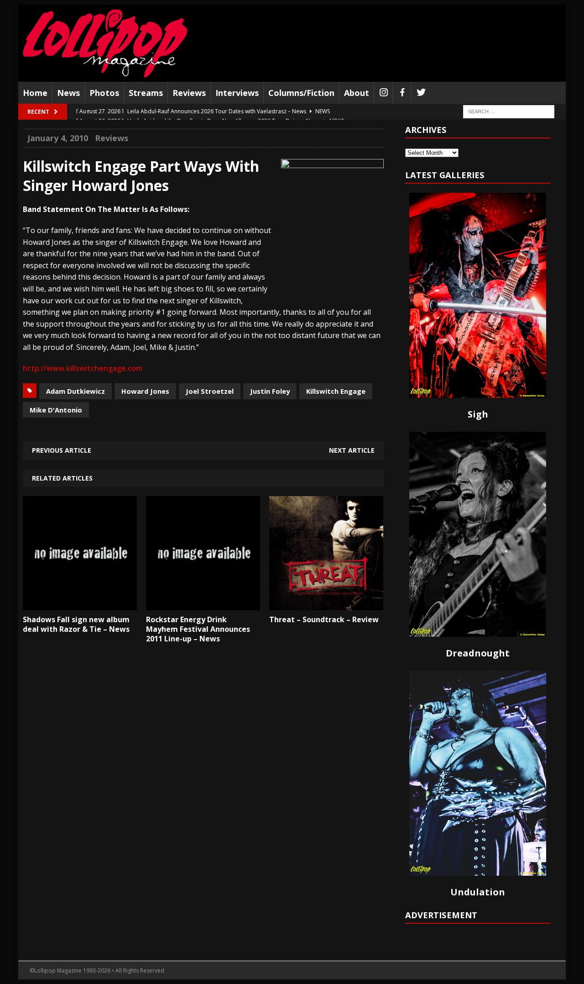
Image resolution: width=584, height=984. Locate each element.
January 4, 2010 (57, 137)
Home (35, 92)
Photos (104, 92)
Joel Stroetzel (210, 391)
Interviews (237, 92)
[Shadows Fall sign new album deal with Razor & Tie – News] (80, 603)
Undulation (477, 892)
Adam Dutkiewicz (75, 391)
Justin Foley (270, 391)
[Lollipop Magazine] (105, 43)
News (68, 92)
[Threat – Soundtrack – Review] (326, 603)
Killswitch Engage (335, 391)
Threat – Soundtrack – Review (324, 619)
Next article (352, 450)
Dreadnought (478, 653)
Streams (146, 92)
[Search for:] (508, 111)
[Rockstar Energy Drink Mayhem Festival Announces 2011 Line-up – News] (203, 603)
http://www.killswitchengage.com (82, 368)
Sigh (478, 414)
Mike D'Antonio (56, 409)
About (356, 92)
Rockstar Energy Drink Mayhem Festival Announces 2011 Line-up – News (198, 629)
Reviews (189, 92)
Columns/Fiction (301, 92)
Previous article (61, 450)
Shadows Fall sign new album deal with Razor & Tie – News (76, 624)
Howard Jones (145, 391)
